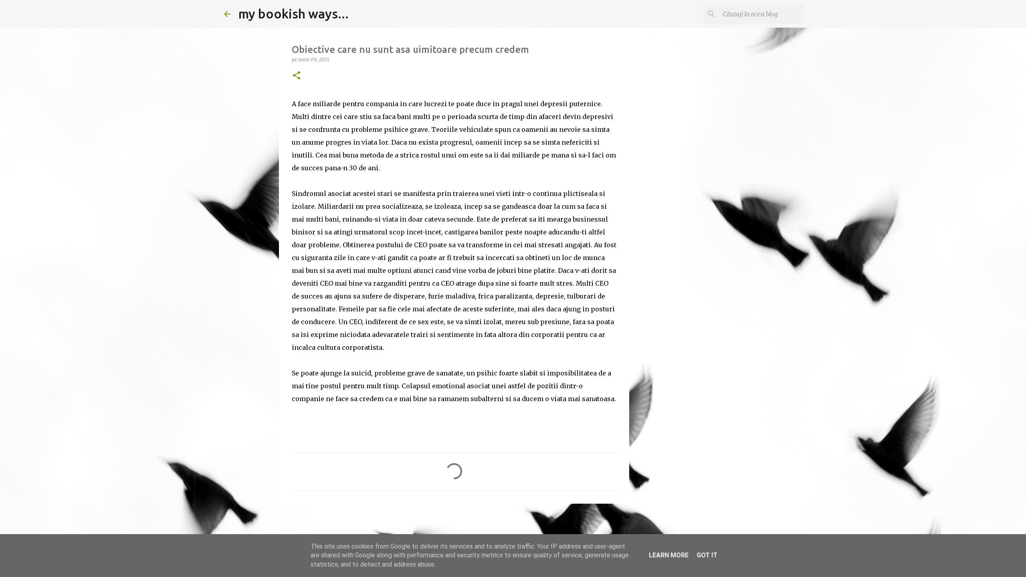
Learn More (669, 555)
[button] (296, 76)
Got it (707, 555)
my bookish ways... (293, 13)
